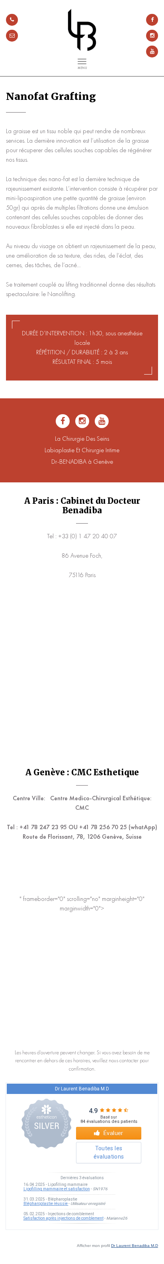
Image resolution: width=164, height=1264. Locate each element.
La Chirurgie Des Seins (82, 438)
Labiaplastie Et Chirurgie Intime (82, 450)
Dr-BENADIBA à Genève (82, 461)
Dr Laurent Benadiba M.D (134, 1245)
